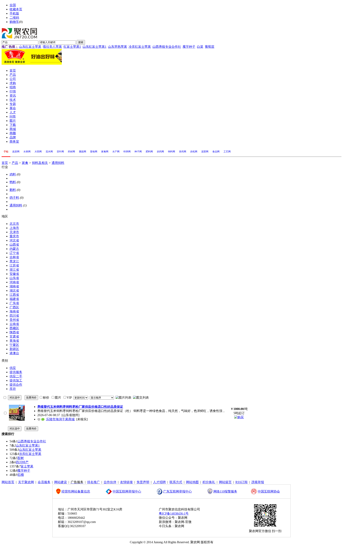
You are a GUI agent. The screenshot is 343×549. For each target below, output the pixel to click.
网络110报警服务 (225, 491)
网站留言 (225, 482)
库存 (13, 388)
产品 (15, 163)
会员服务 (44, 482)
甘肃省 (14, 336)
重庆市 (14, 236)
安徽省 (14, 273)
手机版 (14, 13)
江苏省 (14, 265)
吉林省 (14, 257)
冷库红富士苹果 (140, 46)
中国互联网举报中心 (127, 491)
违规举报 (257, 482)
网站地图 (192, 482)
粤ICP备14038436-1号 (174, 513)
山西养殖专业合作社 (166, 46)
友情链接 (126, 482)
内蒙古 (14, 248)
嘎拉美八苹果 (52, 46)
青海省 (14, 340)
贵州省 (14, 319)
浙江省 (14, 269)
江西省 (14, 294)
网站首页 (8, 482)
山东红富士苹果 (30, 46)
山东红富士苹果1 (94, 46)
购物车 (14, 21)
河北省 (14, 240)
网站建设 (60, 482)
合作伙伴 (110, 482)
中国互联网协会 (269, 491)
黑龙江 (14, 261)
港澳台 (14, 353)
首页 (5, 163)
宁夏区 (14, 345)
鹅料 (13, 190)
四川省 (14, 315)
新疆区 (14, 349)
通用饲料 (58, 163)
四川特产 (22, 462)
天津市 (14, 232)
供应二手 (16, 376)
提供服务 (16, 372)
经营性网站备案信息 (76, 491)
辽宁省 (14, 253)
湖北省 (14, 290)
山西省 (14, 244)
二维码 (14, 17)
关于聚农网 (26, 482)
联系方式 (176, 482)
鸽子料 (14, 197)
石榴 (20, 474)
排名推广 (93, 482)
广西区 (14, 307)
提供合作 (16, 384)
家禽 (25, 163)
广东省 (14, 303)
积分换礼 (208, 482)
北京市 (14, 223)
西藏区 (14, 328)
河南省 (14, 282)
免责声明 (143, 482)
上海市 (14, 228)
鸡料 (13, 174)
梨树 (20, 458)
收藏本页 (16, 9)
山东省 (14, 278)
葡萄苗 (209, 46)
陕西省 (14, 332)
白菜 (200, 46)
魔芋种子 (189, 46)
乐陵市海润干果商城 (60, 419)
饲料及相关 (40, 163)
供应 (13, 368)
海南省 (14, 311)
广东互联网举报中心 (177, 491)
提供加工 (16, 380)
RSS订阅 (241, 482)
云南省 (14, 324)
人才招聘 (159, 482)
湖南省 (14, 286)
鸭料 (13, 182)
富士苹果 (27, 466)
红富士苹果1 (72, 46)
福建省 (14, 299)
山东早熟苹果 (117, 46)
